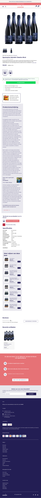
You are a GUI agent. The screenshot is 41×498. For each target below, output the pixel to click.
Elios (3, 464)
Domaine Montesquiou (6, 461)
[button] (3, 6)
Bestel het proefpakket (12, 220)
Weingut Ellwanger (5, 465)
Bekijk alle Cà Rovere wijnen (23, 79)
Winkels (3, 485)
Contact (3, 476)
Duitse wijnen (4, 450)
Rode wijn (4, 446)
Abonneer (31, 393)
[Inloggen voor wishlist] (37, 82)
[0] (37, 6)
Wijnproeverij (4, 484)
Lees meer (34, 62)
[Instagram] (35, 495)
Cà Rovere (15, 55)
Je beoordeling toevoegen (31, 321)
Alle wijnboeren (5, 458)
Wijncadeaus (4, 488)
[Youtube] (37, 495)
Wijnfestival (4, 487)
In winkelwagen (20, 82)
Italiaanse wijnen (5, 449)
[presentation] (39, 28)
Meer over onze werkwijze (19, 379)
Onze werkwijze (5, 473)
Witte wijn (4, 447)
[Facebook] (33, 495)
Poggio (3, 462)
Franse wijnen (4, 451)
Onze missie (4, 472)
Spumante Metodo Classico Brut (7, 345)
